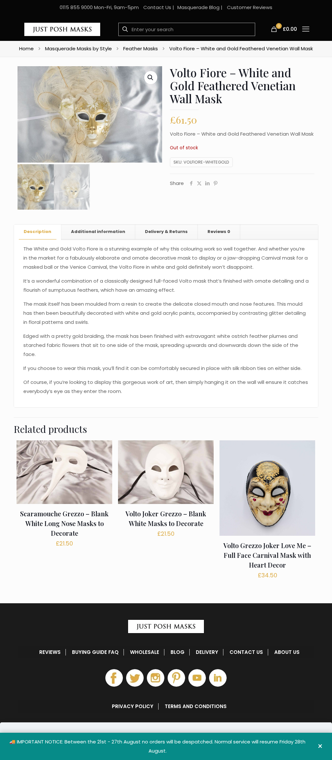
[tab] (37, 232)
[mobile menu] (305, 29)
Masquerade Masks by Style (78, 48)
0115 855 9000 (76, 7)
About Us (287, 652)
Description (37, 231)
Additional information (98, 231)
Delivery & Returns (166, 231)
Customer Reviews (249, 7)
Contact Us (157, 7)
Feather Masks (140, 48)
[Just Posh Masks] (62, 29)
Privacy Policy (132, 706)
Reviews (219, 231)
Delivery (207, 652)
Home (26, 48)
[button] (150, 77)
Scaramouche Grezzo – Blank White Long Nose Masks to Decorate (64, 523)
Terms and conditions (196, 706)
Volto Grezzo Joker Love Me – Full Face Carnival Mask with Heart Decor (267, 555)
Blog (177, 652)
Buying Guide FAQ (95, 652)
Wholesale (144, 652)
